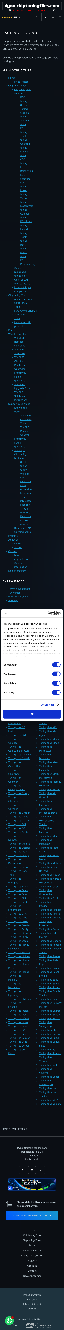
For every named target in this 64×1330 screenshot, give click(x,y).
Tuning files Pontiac (50, 917)
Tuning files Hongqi (19, 971)
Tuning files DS (16, 828)
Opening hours (22, 531)
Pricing (24, 430)
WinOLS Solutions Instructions (20, 396)
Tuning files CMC (18, 735)
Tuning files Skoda (49, 1014)
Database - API (22, 528)
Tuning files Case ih (19, 758)
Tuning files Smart (49, 1018)
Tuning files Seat (48, 999)
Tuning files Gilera (18, 936)
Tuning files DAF (17, 824)
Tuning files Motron (50, 863)
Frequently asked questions (20, 376)
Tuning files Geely (18, 929)
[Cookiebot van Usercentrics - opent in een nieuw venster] (48, 613)
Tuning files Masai (49, 762)
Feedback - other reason (25, 520)
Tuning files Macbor (50, 738)
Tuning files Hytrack (19, 999)
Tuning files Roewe (49, 956)
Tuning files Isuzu (18, 1022)
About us (13, 539)
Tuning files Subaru (50, 1033)
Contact (12, 551)
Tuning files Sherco (50, 1010)
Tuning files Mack (49, 742)
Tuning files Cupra (18, 820)
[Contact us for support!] (9, 1320)
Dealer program (17, 570)
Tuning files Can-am (19, 754)
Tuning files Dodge (18, 855)
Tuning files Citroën (19, 812)
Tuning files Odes (48, 886)
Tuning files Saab (48, 979)
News (17, 543)
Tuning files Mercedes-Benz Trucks (48, 820)
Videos (18, 547)
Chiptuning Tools (17, 295)
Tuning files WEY (48, 1099)
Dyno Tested (21, 81)
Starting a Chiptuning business (20, 454)
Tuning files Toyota (50, 1053)
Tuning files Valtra (49, 1065)
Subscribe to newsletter (30, 1215)
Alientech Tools (23, 299)
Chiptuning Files (17, 85)
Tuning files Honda (18, 960)
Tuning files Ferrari (18, 894)
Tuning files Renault (50, 944)
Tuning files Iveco (18, 1026)
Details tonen (47, 704)
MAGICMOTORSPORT (26, 310)
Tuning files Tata (48, 1049)
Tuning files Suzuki (49, 1037)
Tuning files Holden (19, 956)
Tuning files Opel (48, 898)
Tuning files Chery (18, 793)
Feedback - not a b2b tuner (25, 508)
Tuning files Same (49, 983)
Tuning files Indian (18, 1010)
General (24, 434)
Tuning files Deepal (19, 847)
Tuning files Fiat (17, 898)
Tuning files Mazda (49, 789)
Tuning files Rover (49, 967)
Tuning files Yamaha (50, 1103)
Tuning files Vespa (49, 1076)
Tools (23, 423)
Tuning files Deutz (18, 851)
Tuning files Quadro (50, 940)
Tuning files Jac (17, 1033)
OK (32, 714)
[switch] (56, 674)
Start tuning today (23, 466)
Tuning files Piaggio (50, 909)
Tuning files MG (48, 727)
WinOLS (24, 427)
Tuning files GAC (17, 913)
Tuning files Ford (17, 902)
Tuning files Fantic (18, 886)
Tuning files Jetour (18, 1045)
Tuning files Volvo (49, 1088)
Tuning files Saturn (49, 987)
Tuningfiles (14, 592)
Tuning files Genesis (19, 933)
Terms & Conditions (19, 588)
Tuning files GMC (18, 917)
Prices (11, 330)
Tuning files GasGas (19, 925)
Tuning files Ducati (18, 867)
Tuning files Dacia (18, 832)
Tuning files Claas (18, 816)
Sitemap (13, 600)
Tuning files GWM (18, 921)
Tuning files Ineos (18, 1014)
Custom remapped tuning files (20, 271)
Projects (13, 535)
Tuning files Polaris (49, 913)
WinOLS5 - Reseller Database (20, 341)
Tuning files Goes (18, 940)
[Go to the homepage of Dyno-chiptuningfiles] (32, 6)
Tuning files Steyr (49, 1030)
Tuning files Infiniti (18, 1018)
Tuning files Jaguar (19, 1037)
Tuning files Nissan (49, 874)
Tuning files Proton (49, 929)
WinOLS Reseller (17, 333)
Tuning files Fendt (18, 890)
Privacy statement (18, 596)
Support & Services (19, 403)
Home (11, 77)
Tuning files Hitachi (19, 952)
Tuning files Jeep (17, 1041)
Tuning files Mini (48, 836)
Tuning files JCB (17, 1030)
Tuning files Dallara (19, 843)
